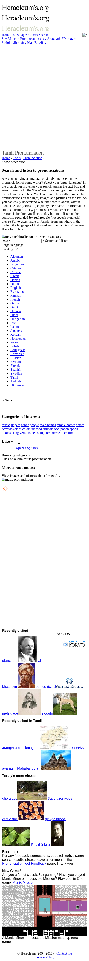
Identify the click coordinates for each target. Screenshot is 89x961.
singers (15, 425)
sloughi (47, 713)
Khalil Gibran (41, 844)
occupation (61, 429)
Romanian (17, 354)
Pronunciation (29, 38)
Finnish (15, 295)
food (39, 429)
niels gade (10, 713)
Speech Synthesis (28, 448)
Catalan (15, 268)
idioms (6, 433)
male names (48, 425)
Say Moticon (10, 38)
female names (66, 425)
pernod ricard (45, 686)
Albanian (16, 256)
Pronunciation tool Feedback (24, 863)
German (15, 303)
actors (80, 425)
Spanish (15, 369)
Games (33, 35)
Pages (23, 35)
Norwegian (18, 338)
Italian (14, 326)
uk (33, 429)
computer (43, 433)
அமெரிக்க (76, 748)
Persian (15, 342)
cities (17, 429)
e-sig (43, 38)
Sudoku (7, 42)
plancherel (10, 660)
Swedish (16, 373)
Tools (15, 35)
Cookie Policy (44, 957)
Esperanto (17, 291)
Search (43, 35)
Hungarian (17, 319)
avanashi (9, 768)
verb (23, 433)
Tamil (14, 377)
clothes (31, 433)
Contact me (64, 953)
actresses (8, 429)
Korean (15, 334)
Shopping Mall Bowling (29, 42)
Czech (14, 276)
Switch (9, 400)
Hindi (14, 315)
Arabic (15, 260)
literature (67, 433)
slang (15, 433)
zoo (14, 798)
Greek (14, 307)
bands (25, 425)
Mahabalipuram (29, 768)
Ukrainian (17, 385)
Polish (14, 346)
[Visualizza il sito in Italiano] (82, 36)
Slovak (15, 365)
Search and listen (56, 241)
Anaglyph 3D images (61, 38)
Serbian (15, 362)
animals (48, 429)
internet (56, 433)
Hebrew (15, 311)
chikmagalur (30, 748)
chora (6, 798)
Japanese (16, 330)
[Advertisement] (44, 96)
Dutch (14, 284)
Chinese (15, 272)
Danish (15, 280)
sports (74, 429)
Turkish (15, 381)
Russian (15, 358)
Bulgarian (17, 264)
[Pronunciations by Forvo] (74, 647)
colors (26, 429)
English (15, 288)
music (6, 425)
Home (6, 35)
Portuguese (17, 350)
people (34, 425)
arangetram (11, 748)
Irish (13, 323)
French (15, 299)
